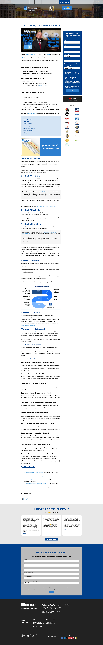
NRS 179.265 (25, 499)
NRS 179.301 (29, 500)
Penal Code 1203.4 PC (26, 502)
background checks (43, 85)
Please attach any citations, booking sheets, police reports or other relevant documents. (71, 65)
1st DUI (33, 54)
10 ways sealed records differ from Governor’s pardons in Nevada (37, 476)
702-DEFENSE (39, 623)
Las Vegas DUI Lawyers (25, 18)
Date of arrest (67, 54)
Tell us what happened (28, 576)
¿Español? (67, 605)
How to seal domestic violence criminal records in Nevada (35, 479)
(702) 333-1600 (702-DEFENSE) (50, 624)
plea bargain (46, 226)
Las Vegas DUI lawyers (32, 113)
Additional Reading (26, 133)
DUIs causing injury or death (26, 63)
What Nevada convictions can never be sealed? (33, 472)
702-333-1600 (63, 2)
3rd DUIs (56, 62)
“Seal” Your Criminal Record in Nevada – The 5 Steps (34, 487)
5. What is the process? (27, 125)
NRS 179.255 (25, 497)
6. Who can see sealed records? (28, 128)
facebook (62, 638)
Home (66, 603)
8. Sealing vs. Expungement (28, 130)
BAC (65, 59)
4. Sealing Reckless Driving (27, 123)
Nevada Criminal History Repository (28, 325)
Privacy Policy (28, 636)
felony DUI (41, 62)
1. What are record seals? (27, 117)
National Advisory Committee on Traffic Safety (34, 495)
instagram (71, 638)
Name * (65, 40)
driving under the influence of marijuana (44, 191)
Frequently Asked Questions (28, 132)
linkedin (65, 638)
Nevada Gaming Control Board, (39, 331)
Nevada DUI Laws (34, 18)
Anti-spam (33, 636)
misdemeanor (29, 54)
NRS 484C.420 (29, 498)
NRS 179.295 (25, 500)
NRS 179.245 (25, 495)
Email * (65, 49)
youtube (69, 638)
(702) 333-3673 (31, 608)
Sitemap (38, 635)
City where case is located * (29, 572)
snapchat (75, 638)
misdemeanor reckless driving (33, 226)
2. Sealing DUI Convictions (27, 119)
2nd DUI (37, 54)
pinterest (73, 638)
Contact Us (67, 606)
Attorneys (66, 604)
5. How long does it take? (27, 126)
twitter (67, 638)
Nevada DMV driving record (52, 447)
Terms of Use (23, 636)
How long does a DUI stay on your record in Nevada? (46, 206)
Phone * (65, 45)
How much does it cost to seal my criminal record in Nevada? (36, 483)
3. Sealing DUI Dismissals (27, 121)
